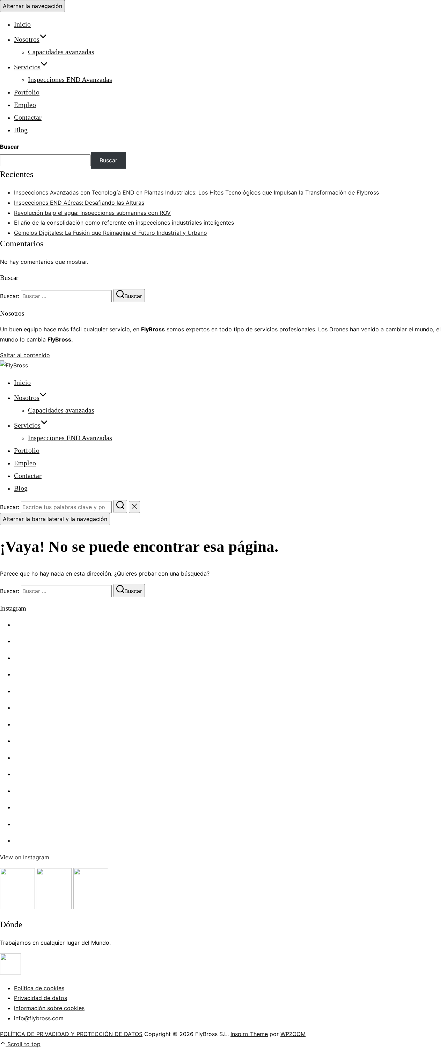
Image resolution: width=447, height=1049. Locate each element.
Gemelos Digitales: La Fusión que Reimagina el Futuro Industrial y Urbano (110, 232)
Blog (21, 130)
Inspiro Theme (249, 1033)
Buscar (9, 146)
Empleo (25, 104)
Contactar (28, 117)
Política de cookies (39, 988)
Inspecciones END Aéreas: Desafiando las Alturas (79, 202)
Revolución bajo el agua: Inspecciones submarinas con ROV (92, 212)
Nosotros (26, 39)
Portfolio (26, 92)
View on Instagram (24, 857)
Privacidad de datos (40, 997)
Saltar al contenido (25, 355)
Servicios (27, 67)
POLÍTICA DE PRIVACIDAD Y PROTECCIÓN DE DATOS (71, 1033)
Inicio (22, 24)
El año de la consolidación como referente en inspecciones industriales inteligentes (124, 222)
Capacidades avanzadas (61, 52)
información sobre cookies (49, 1008)
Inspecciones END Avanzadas (70, 79)
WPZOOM (293, 1033)
